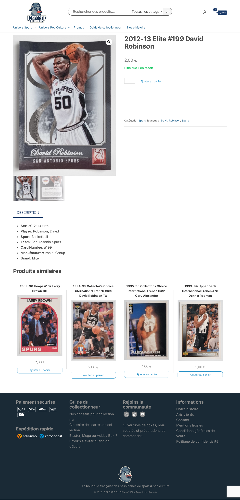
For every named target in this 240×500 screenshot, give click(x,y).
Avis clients (185, 414)
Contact (182, 420)
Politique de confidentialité (197, 441)
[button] (109, 42)
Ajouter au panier (151, 81)
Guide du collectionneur (106, 27)
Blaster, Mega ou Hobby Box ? (93, 436)
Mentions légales (189, 425)
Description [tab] (28, 212)
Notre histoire (136, 27)
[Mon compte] (204, 12)
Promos (79, 27)
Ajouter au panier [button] (40, 370)
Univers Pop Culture (52, 27)
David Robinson (170, 120)
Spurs (142, 120)
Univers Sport (22, 27)
